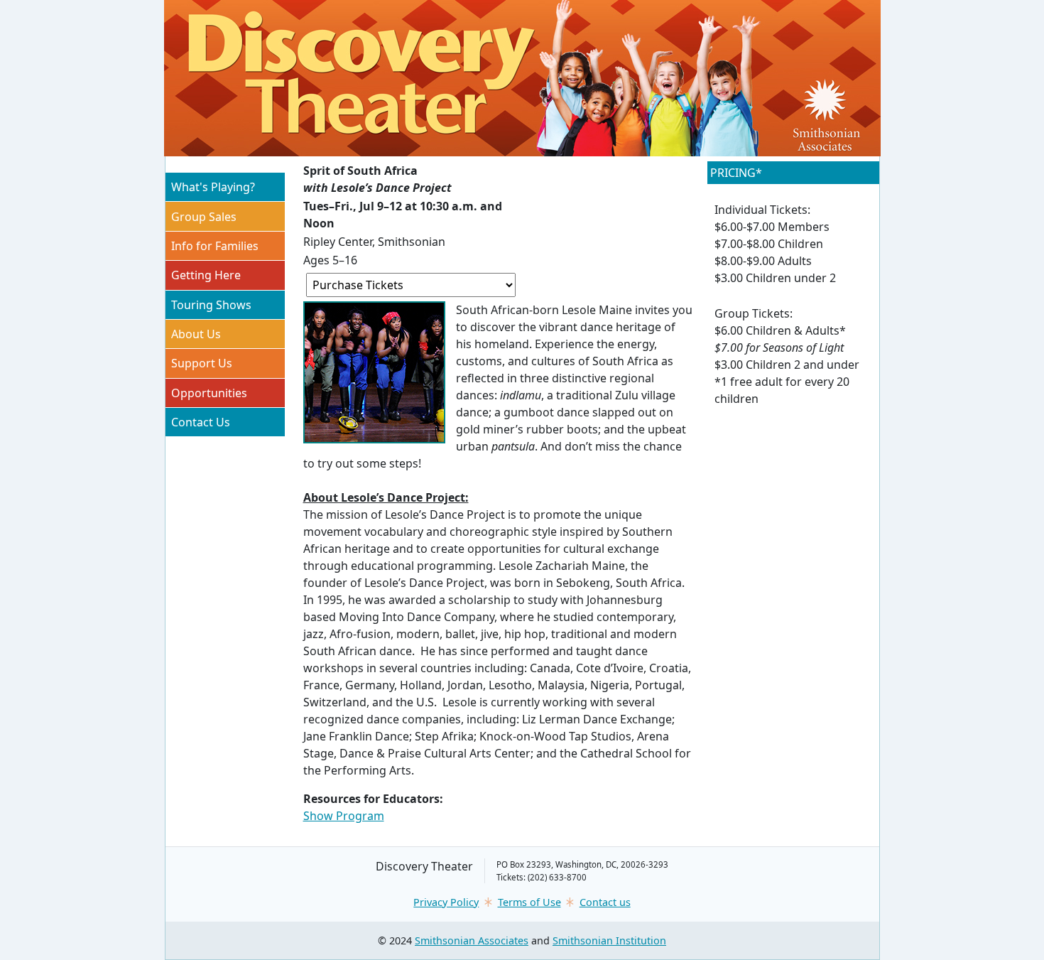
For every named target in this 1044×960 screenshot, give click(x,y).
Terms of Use (529, 902)
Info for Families (215, 246)
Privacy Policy (446, 902)
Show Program (343, 816)
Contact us (605, 902)
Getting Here (206, 275)
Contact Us (200, 422)
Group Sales (203, 217)
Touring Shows (211, 305)
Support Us (201, 363)
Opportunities (209, 393)
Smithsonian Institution (609, 940)
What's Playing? (213, 187)
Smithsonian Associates (471, 940)
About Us (196, 334)
